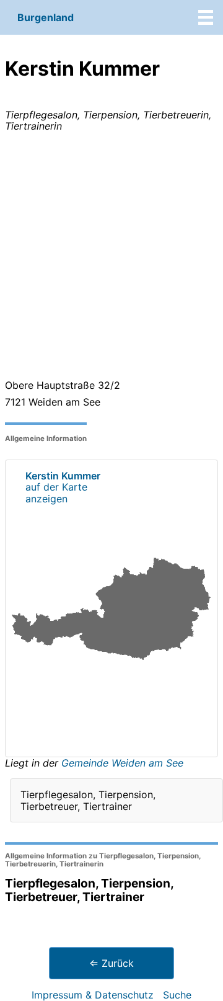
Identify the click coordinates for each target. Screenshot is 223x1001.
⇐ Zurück (111, 963)
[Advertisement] (111, 258)
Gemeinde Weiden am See (122, 763)
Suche (177, 995)
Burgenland (45, 17)
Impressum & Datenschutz (93, 995)
